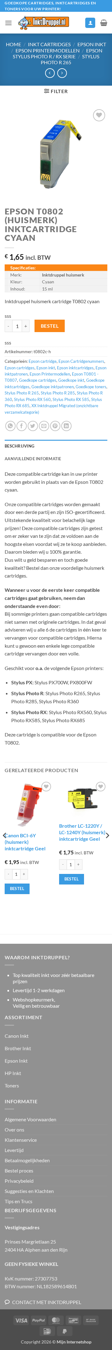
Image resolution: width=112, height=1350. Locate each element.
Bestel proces (19, 1170)
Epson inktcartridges (75, 367)
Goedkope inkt (71, 380)
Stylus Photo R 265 (70, 59)
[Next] (107, 848)
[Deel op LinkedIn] (66, 426)
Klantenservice (21, 1140)
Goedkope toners (91, 386)
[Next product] (50, 73)
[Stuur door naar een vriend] (44, 426)
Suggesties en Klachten (29, 1191)
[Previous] (5, 848)
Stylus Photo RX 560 (32, 399)
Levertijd (14, 1150)
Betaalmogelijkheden (27, 1160)
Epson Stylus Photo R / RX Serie (57, 53)
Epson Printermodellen (48, 50)
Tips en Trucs (18, 1201)
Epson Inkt (91, 44)
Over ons (14, 1129)
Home (13, 44)
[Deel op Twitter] (33, 426)
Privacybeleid (19, 1181)
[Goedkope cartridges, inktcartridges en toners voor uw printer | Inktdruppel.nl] (43, 23)
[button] (8, 22)
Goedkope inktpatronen (52, 386)
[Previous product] (62, 73)
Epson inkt (45, 367)
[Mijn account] (90, 23)
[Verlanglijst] (77, 24)
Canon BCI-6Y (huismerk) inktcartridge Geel (25, 841)
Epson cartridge (43, 361)
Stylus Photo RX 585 (71, 399)
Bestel (50, 326)
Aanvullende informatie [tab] (33, 458)
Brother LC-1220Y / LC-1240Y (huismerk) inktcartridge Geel (82, 832)
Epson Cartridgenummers (81, 361)
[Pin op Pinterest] (55, 426)
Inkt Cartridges (49, 44)
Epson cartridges (20, 367)
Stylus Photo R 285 (58, 392)
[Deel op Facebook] (21, 426)
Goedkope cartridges (37, 380)
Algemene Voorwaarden (30, 1119)
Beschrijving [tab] (19, 445)
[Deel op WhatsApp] (10, 426)
